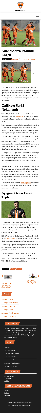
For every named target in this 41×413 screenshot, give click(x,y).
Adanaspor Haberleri (8, 306)
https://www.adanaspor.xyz (22, 402)
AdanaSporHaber (29, 59)
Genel (19, 269)
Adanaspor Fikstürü (7, 299)
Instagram (7, 395)
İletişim (6, 381)
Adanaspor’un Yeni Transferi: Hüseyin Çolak (6, 285)
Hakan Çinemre (10, 238)
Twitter (6, 393)
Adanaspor (20, 10)
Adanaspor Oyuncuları (8, 316)
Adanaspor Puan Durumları (10, 313)
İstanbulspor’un (26, 183)
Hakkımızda (7, 378)
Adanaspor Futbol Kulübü (9, 302)
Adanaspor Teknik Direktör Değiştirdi (32, 282)
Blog (13, 269)
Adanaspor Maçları (7, 309)
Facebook (7, 390)
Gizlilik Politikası (9, 376)
